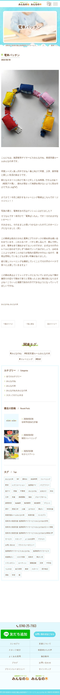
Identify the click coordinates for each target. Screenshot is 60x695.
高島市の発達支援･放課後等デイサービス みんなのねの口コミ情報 (29, 527)
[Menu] (55, 4)
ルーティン (22, 563)
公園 (23, 509)
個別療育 (37, 503)
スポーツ (35, 569)
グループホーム (40, 497)
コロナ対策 (21, 557)
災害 (41, 563)
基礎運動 (22, 497)
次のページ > (52, 323)
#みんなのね (15, 353)
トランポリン (10, 563)
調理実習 (8, 503)
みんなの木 (14, 304)
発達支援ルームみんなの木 (14, 515)
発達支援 (31, 515)
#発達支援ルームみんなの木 (37, 353)
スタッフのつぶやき (14, 395)
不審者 (22, 491)
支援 (13, 497)
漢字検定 (45, 569)
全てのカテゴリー (13, 376)
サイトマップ (45, 669)
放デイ (7, 491)
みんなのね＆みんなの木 (16, 390)
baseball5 (18, 503)
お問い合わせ (10, 545)
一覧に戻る (30, 323)
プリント (47, 503)
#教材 (38, 359)
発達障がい (9, 557)
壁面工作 (15, 509)
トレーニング (45, 479)
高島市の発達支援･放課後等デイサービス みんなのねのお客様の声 (29, 533)
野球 (6, 485)
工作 (6, 497)
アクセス (41, 539)
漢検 (6, 575)
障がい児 (40, 557)
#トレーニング (26, 359)
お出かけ (43, 491)
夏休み (24, 479)
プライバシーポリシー (26, 545)
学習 (13, 575)
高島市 (30, 557)
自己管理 (18, 569)
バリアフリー (44, 485)
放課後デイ (32, 485)
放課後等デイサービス (41, 551)
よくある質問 (30, 539)
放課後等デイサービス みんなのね (17, 551)
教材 (26, 569)
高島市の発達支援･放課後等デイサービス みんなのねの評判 (26, 521)
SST (18, 479)
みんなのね (5, 304)
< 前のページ (8, 323)
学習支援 (50, 509)
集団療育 (27, 503)
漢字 (6, 509)
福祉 (30, 497)
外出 (51, 491)
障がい (40, 509)
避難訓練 (33, 563)
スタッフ (18, 539)
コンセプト (42, 515)
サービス (8, 539)
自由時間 (34, 479)
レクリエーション (18, 485)
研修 (15, 491)
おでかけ (32, 509)
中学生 (48, 563)
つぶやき (8, 569)
